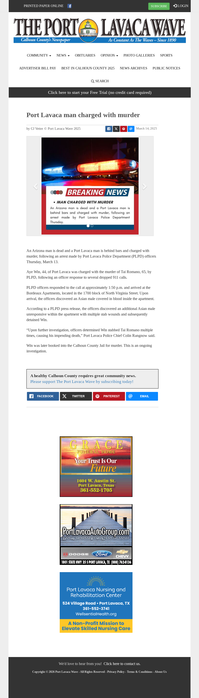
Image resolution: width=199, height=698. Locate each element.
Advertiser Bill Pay (37, 68)
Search (101, 81)
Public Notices (166, 68)
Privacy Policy (115, 672)
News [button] (62, 55)
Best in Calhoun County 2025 (88, 68)
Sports (166, 55)
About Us (161, 672)
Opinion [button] (108, 55)
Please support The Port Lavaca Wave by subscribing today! (81, 381)
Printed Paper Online (44, 6)
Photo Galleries (139, 55)
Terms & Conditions (139, 672)
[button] (36, 186)
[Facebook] (70, 6)
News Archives (133, 68)
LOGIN (182, 6)
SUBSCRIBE (159, 6)
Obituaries (85, 55)
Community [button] (38, 55)
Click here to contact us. (122, 664)
